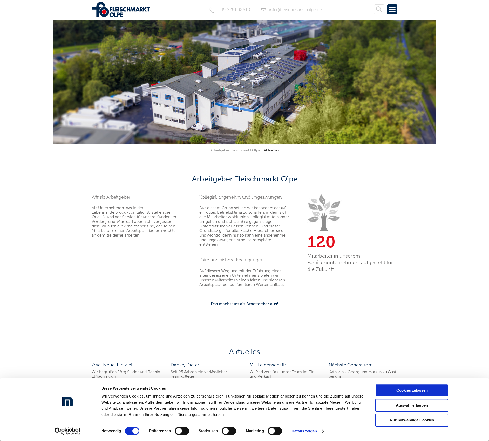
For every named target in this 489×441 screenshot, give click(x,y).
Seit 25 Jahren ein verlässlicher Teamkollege (199, 374)
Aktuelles (271, 150)
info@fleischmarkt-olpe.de (295, 9)
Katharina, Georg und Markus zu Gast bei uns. (362, 374)
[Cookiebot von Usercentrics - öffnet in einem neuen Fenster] (67, 431)
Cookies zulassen (412, 390)
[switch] (182, 431)
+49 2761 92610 (233, 9)
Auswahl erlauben (412, 405)
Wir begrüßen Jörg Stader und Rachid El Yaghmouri (126, 374)
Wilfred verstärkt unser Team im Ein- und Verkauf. (283, 374)
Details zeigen (304, 431)
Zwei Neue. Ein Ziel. (112, 365)
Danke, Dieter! (186, 365)
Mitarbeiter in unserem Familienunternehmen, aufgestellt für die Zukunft (350, 262)
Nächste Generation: (350, 365)
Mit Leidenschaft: (268, 365)
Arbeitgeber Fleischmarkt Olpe (235, 150)
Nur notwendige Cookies (412, 420)
